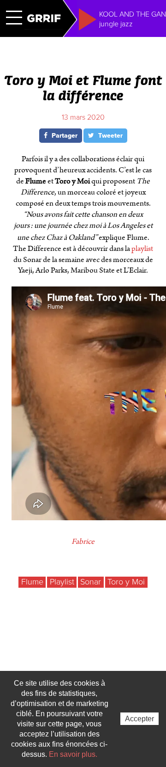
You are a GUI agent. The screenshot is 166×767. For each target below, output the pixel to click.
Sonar (90, 582)
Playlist (62, 582)
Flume (32, 582)
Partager (63, 136)
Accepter (139, 719)
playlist (142, 248)
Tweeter (109, 136)
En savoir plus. (73, 754)
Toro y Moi (126, 582)
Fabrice (83, 541)
